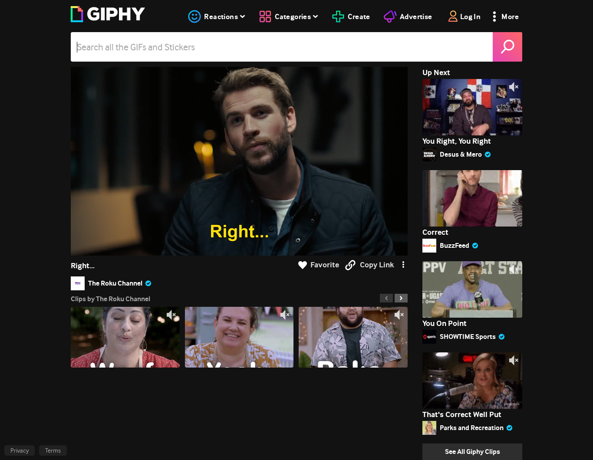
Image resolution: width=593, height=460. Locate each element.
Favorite (324, 264)
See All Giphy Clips (472, 451)
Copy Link (377, 264)
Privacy (19, 450)
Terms (53, 450)
